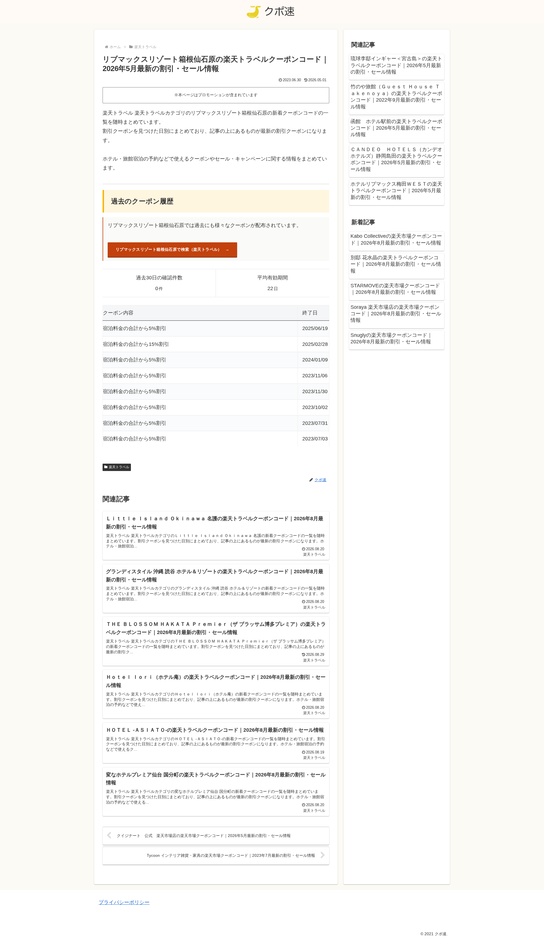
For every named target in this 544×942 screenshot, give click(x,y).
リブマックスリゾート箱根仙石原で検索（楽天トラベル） (169, 249)
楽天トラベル (119, 467)
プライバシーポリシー (124, 902)
